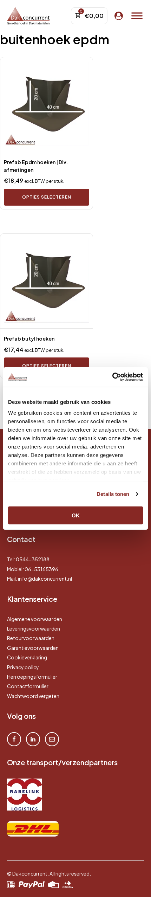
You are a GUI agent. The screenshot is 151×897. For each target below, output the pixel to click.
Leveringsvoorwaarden (33, 628)
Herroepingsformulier (32, 676)
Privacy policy (23, 667)
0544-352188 (33, 559)
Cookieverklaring (27, 657)
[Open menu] (137, 16)
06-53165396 (41, 569)
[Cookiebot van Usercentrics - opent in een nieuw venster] (112, 377)
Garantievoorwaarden (33, 648)
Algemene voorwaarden (34, 619)
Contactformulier (27, 686)
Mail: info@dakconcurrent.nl (39, 578)
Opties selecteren (46, 197)
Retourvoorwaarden (30, 638)
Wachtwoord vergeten (33, 696)
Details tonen (113, 494)
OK (76, 515)
